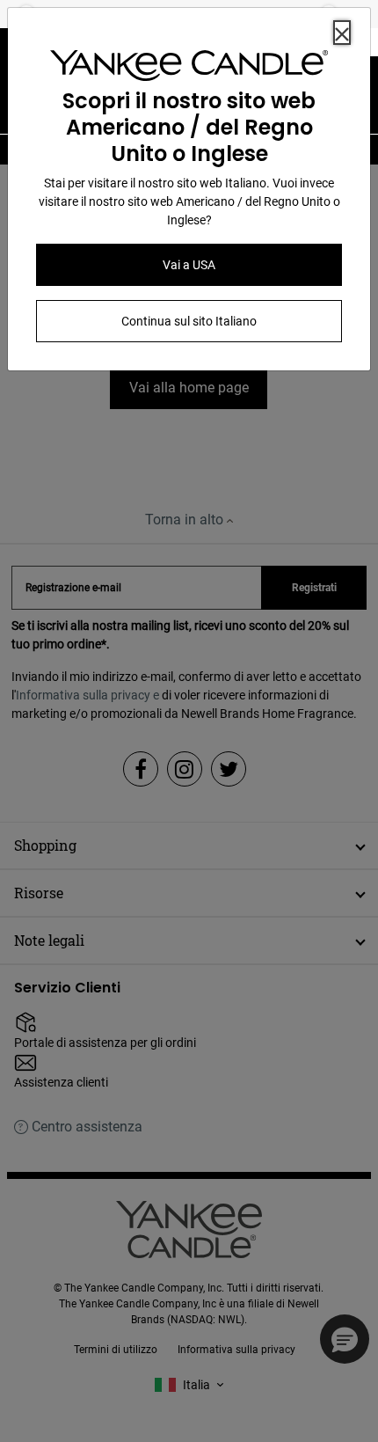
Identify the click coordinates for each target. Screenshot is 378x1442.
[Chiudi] (342, 32)
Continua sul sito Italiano (189, 321)
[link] (189, 69)
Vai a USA (189, 265)
